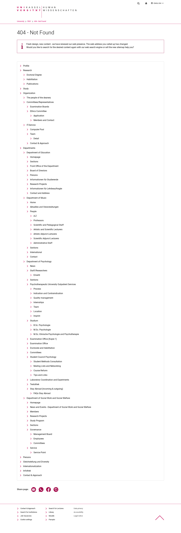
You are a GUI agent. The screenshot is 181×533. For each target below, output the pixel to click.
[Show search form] (138, 3)
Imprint (37, 316)
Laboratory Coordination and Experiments (49, 380)
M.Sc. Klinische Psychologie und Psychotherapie (56, 334)
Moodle (51, 516)
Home (33, 202)
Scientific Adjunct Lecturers (46, 238)
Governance (35, 429)
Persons (34, 175)
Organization (29, 93)
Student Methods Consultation (48, 361)
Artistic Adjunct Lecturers (45, 234)
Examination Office (39, 343)
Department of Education (38, 152)
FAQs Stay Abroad (42, 393)
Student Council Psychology (43, 357)
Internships (39, 302)
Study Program (37, 420)
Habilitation (32, 79)
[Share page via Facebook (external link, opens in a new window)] (48, 491)
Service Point (40, 452)
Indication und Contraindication (48, 293)
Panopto (52, 520)
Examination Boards (39, 106)
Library (51, 512)
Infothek (27, 470)
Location (38, 311)
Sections (34, 161)
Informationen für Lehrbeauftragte (46, 188)
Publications (32, 84)
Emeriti (37, 275)
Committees (35, 352)
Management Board (43, 434)
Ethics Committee (38, 111)
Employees (39, 438)
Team (32, 134)
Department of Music (36, 198)
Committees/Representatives (40, 102)
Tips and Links (40, 375)
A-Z (35, 216)
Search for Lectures (56, 508)
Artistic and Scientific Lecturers (48, 229)
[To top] (159, 517)
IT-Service (31, 125)
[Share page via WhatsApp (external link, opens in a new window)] (41, 491)
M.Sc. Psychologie (42, 329)
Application (39, 115)
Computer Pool (37, 129)
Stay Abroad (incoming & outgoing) (46, 389)
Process (37, 289)
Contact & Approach (39, 143)
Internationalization (32, 466)
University (20, 21)
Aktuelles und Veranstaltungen (44, 207)
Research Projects (38, 184)
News (32, 266)
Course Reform (40, 370)
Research (27, 70)
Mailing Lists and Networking (47, 366)
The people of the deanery (39, 97)
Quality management (43, 298)
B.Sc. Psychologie (42, 325)
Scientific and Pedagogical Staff (49, 225)
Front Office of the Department (44, 166)
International (36, 252)
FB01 (29, 21)
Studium (34, 320)
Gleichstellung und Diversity (36, 461)
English (159, 3)
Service (33, 448)
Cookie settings (26, 520)
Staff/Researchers (38, 270)
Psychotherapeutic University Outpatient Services (53, 284)
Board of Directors (38, 170)
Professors (39, 220)
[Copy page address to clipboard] (56, 491)
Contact (33, 256)
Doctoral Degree (34, 75)
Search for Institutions (28, 512)
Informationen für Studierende (44, 179)
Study (26, 88)
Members (34, 411)
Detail (36, 138)
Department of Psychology (39, 261)
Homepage (35, 157)
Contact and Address (40, 193)
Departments (29, 148)
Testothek (34, 384)
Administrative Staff (43, 243)
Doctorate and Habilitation (42, 348)
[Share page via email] (33, 491)
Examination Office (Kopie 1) (43, 339)
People (33, 211)
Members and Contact (44, 120)
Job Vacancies (26, 516)
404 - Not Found (40, 21)
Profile (26, 66)
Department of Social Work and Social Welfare (48, 398)
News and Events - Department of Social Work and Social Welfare (60, 407)
